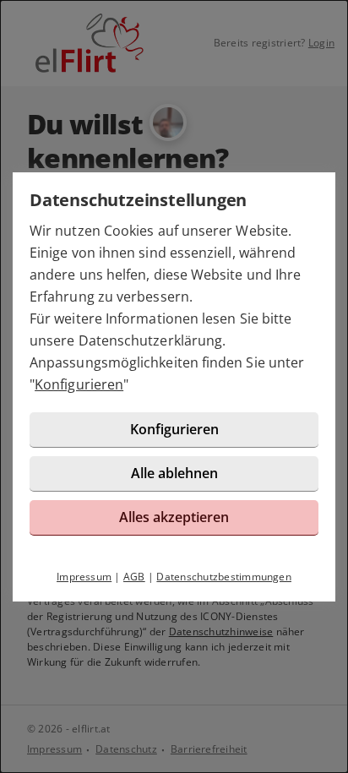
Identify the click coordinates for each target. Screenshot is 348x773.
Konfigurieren (79, 384)
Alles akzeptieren (174, 517)
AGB (134, 576)
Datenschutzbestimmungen (223, 576)
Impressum (84, 576)
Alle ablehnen (174, 473)
